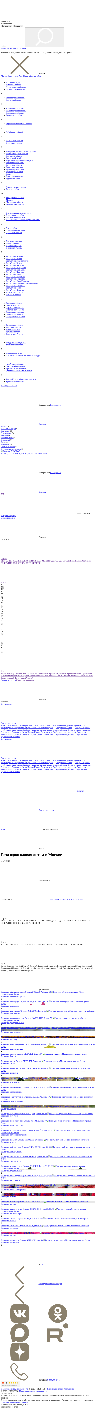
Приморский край (14, 246)
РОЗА (4, 48)
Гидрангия (69, 725)
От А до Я (70, 899)
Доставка (5, 435)
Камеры (42, 424)
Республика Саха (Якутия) (17, 281)
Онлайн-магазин (40, 453)
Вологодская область (15, 113)
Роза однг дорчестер (9, 1073)
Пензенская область (14, 241)
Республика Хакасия (15, 290)
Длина (3, 582)
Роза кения (13, 725)
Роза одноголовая (42, 725)
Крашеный (62, 673)
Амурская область (13, 85)
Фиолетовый (20, 678)
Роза (3, 725)
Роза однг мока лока (9, 1228)
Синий (66, 676)
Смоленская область (14, 314)
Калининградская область (17, 154)
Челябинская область (15, 364)
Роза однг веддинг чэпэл (11, 1170)
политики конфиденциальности (14, 1402)
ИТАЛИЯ (17, 561)
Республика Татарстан (15, 285)
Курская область (13, 178)
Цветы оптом (6, 704)
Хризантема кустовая (65, 734)
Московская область (14, 202)
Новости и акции (8, 429)
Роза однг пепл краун (10, 1006)
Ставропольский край (15, 316)
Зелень (64, 730)
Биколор (11, 673)
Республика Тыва (13, 288)
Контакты (5, 431)
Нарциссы (86, 730)
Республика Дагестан (15, 265)
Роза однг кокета (8, 1063)
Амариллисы (30, 728)
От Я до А (79, 899)
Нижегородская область (16, 215)
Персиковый (6, 676)
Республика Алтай (14, 259)
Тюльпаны (5, 734)
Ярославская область (15, 381)
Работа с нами (7, 438)
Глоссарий (5, 440)
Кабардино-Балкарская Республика (21, 151)
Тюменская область (14, 334)
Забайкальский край (14, 132)
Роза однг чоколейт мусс (11, 1213)
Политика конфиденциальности (14, 1389)
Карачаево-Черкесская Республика (20, 160)
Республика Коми (13, 274)
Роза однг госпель (8, 1221)
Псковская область (14, 248)
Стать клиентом (8, 447)
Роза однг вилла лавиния (11, 1092)
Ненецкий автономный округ (18, 213)
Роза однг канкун (8, 1109)
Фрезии (38, 734)
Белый (4, 673)
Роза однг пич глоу (9, 1039)
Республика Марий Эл (15, 277)
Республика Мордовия (15, 279)
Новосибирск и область (33, 76)
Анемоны (40, 728)
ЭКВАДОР (25, 563)
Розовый (38, 676)
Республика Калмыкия (15, 270)
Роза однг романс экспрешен (13, 1189)
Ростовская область (14, 292)
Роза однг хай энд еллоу (11, 1151)
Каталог (4, 426)
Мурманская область (15, 204)
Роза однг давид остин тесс (12, 1023)
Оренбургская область (15, 230)
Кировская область (14, 165)
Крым (8, 174)
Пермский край (12, 243)
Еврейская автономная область (19, 124)
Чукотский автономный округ (19, 371)
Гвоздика (49, 728)
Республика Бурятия (14, 263)
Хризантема (47, 734)
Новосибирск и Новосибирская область (23, 220)
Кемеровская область (15, 163)
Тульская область (13, 332)
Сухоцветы (81, 732)
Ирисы (77, 725)
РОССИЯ (15, 563)
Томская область (13, 329)
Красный (53, 673)
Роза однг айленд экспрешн (13, 996)
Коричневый (43, 673)
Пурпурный (17, 676)
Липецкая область (13, 189)
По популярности (57, 899)
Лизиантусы (6, 728)
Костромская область (15, 167)
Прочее (37, 732)
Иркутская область (14, 143)
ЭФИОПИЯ (35, 563)
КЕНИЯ (25, 561)
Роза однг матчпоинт (10, 1242)
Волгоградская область (16, 111)
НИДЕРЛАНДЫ (55, 561)
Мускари (78, 730)
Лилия (71, 730)
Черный (29, 678)
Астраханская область (15, 89)
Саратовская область (15, 307)
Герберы (27, 730)
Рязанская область (13, 294)
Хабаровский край (14, 353)
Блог (3, 442)
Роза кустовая (20, 48)
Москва (4, 76)
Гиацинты (35, 730)
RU (2, 494)
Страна (4, 559)
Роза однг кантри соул (10, 1013)
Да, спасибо (6, 26)
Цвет (3, 671)
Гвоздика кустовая (82, 728)
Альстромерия (18, 728)
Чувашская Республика (16, 368)
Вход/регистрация (25, 453)
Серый (60, 676)
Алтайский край (13, 82)
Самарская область (14, 303)
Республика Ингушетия (16, 268)
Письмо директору (55, 1389)
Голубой (18, 673)
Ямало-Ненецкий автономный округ (22, 379)
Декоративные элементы (50, 730)
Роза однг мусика (8, 1235)
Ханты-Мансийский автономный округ (23, 355)
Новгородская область (15, 217)
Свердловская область (15, 312)
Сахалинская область (15, 310)
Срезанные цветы (8, 723)
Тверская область (13, 327)
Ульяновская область (15, 345)
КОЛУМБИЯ (42, 561)
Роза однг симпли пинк (11, 1161)
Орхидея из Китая (20, 732)
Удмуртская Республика (16, 342)
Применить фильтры (25, 680)
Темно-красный (86, 676)
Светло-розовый (49, 676)
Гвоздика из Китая (64, 728)
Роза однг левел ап (9, 1142)
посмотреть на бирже (10, 994)
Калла (82, 725)
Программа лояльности (11, 449)
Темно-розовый (8, 678)
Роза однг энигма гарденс (12, 1032)
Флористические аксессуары (22, 734)
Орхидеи (5, 732)
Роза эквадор (58, 725)
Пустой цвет (28, 676)
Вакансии (5, 444)
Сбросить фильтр (8, 680)
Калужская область (14, 156)
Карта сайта (69, 1389)
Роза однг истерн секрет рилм (13, 1135)
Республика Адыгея (14, 256)
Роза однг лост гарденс (11, 1180)
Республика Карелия (15, 272)
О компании (6, 433)
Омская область (12, 228)
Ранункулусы (47, 732)
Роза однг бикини (8, 1056)
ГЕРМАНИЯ (7, 561)
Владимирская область (15, 108)
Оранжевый (87, 673)
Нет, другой (18, 26)
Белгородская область (15, 98)
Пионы (31, 732)
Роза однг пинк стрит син (12, 1125)
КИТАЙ (32, 561)
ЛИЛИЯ (10, 48)
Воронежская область (15, 115)
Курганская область (14, 176)
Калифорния (55, 405)
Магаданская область (15, 198)
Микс (79, 673)
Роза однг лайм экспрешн (12, 1049)
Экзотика (16, 737)
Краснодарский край (15, 169)
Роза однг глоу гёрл (9, 1116)
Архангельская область (16, 87)
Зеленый (34, 673)
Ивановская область (14, 141)
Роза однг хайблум (9, 1197)
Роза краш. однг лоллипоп (12, 1101)
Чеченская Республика (15, 366)
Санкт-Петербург (15, 76)
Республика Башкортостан (17, 261)
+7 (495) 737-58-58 (9, 386)
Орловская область (14, 233)
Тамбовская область (14, 325)
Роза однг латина (8, 1204)
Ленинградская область (16, 187)
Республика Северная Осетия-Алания (22, 283)
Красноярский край (14, 172)
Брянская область (13, 100)
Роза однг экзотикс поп (11, 1082)
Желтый (26, 673)
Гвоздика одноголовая (13, 730)
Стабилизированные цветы (65, 732)
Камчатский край (13, 158)
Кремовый (71, 673)
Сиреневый (74, 676)
